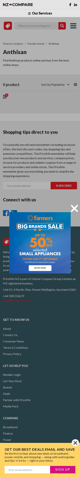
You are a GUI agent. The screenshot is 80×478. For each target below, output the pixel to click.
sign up (62, 469)
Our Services (41, 13)
